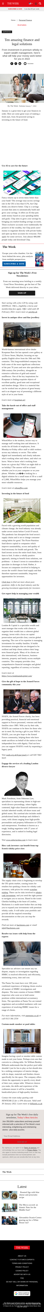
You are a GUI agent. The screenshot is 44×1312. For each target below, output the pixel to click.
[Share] (11, 63)
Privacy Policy (22, 1267)
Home (13, 20)
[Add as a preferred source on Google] (22, 1293)
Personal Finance (25, 20)
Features (22, 25)
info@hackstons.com (10, 928)
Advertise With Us (22, 1274)
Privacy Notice (32, 1150)
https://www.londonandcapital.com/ (17, 676)
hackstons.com (23, 925)
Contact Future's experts (22, 1260)
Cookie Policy (22, 1271)
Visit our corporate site (33, 1304)
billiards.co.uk (36, 1103)
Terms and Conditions (22, 1263)
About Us (22, 1256)
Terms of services (30, 1148)
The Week (14, 106)
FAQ (22, 1278)
